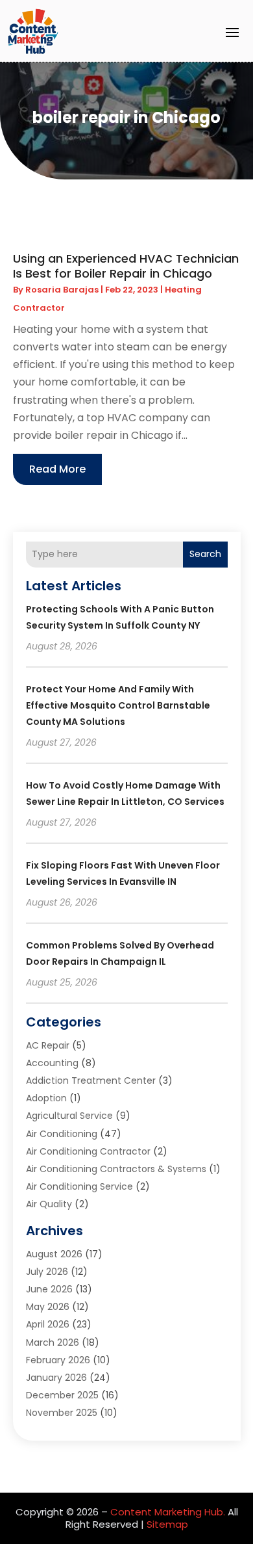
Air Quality (49, 1203)
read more (57, 469)
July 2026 (47, 1271)
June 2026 (49, 1289)
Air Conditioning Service (79, 1186)
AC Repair (47, 1045)
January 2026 (56, 1377)
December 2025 (62, 1395)
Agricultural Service (69, 1115)
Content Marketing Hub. (167, 1512)
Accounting (52, 1062)
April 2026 (47, 1324)
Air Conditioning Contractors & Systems (116, 1168)
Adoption (46, 1098)
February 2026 (58, 1360)
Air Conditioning (61, 1133)
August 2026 (54, 1254)
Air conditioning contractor (88, 1151)
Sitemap (167, 1524)
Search (205, 553)
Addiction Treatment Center (91, 1080)
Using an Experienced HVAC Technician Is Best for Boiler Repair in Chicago (126, 265)
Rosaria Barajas (62, 289)
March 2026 (52, 1342)
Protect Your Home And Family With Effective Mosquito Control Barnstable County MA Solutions (118, 705)
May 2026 (47, 1306)
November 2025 (61, 1412)
